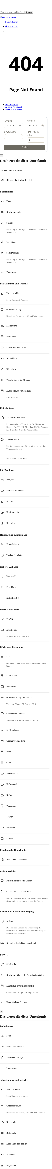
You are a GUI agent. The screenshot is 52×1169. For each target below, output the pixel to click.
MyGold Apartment (13, 109)
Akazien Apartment (13, 107)
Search (29, 12)
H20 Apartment (11, 104)
